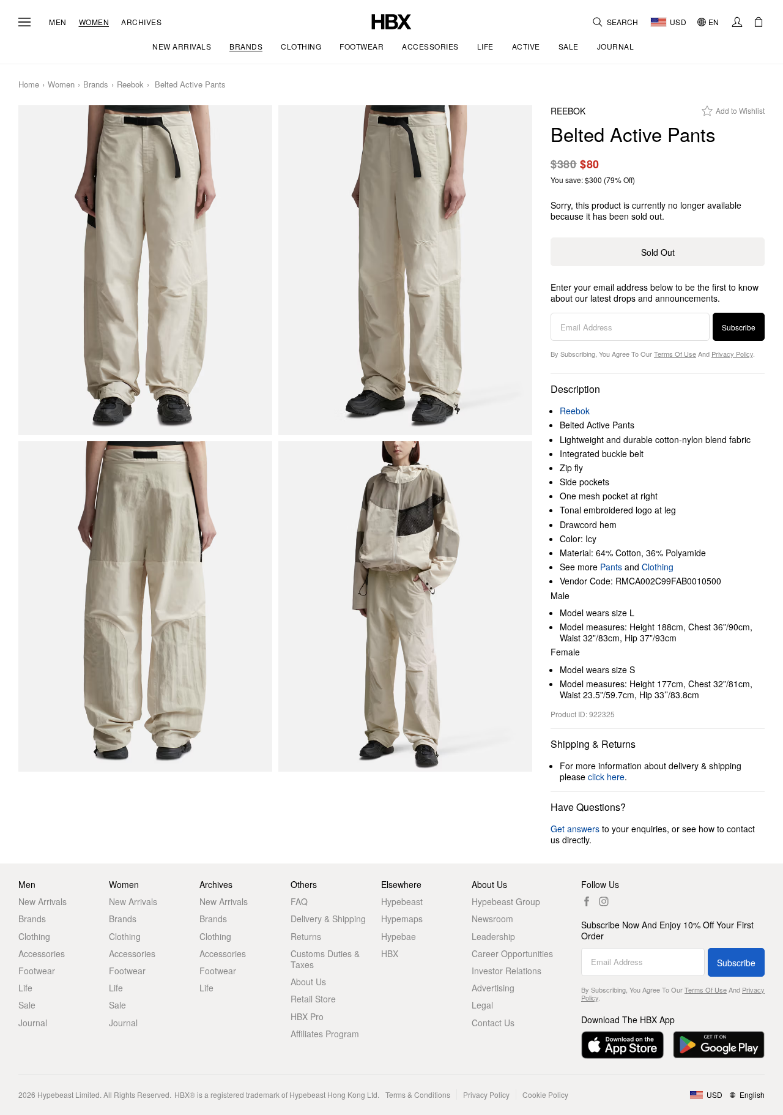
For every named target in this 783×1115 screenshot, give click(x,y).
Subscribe (738, 327)
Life (25, 987)
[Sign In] (737, 22)
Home (28, 85)
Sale (26, 1004)
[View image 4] (405, 606)
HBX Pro (307, 1016)
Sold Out (658, 252)
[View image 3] (145, 606)
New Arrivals (42, 901)
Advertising (493, 987)
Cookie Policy (545, 1094)
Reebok (130, 85)
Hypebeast (402, 901)
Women (94, 22)
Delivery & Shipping (328, 918)
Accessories (41, 953)
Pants (611, 567)
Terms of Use (675, 354)
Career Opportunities (512, 953)
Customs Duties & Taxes (325, 959)
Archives (141, 22)
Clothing (658, 567)
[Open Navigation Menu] (24, 22)
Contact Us (493, 1022)
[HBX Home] (391, 20)
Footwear (36, 970)
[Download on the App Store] (622, 1045)
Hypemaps (402, 918)
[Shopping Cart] (758, 22)
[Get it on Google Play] (719, 1045)
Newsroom (492, 918)
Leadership (493, 936)
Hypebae (398, 936)
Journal (32, 1022)
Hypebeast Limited (68, 1094)
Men (58, 22)
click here (606, 776)
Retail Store (313, 998)
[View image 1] (145, 270)
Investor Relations (506, 970)
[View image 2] (405, 270)
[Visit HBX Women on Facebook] (586, 901)
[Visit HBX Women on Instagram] (603, 901)
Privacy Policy (732, 354)
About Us (308, 981)
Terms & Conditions (417, 1094)
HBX (389, 953)
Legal (482, 1004)
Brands (95, 85)
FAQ (299, 901)
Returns (306, 936)
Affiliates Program (325, 1033)
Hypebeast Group (506, 901)
